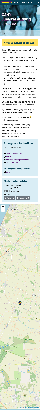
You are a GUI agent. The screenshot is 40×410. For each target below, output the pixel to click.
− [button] (3, 209)
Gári (8, 172)
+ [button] (3, 206)
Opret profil (25, 2)
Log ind (16, 2)
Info (3, 33)
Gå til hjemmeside (13, 162)
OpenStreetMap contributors (31, 407)
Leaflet (20, 407)
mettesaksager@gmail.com (17, 159)
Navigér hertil (23, 198)
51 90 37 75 (11, 156)
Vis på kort (10, 198)
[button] (32, 2)
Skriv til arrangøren (14, 153)
